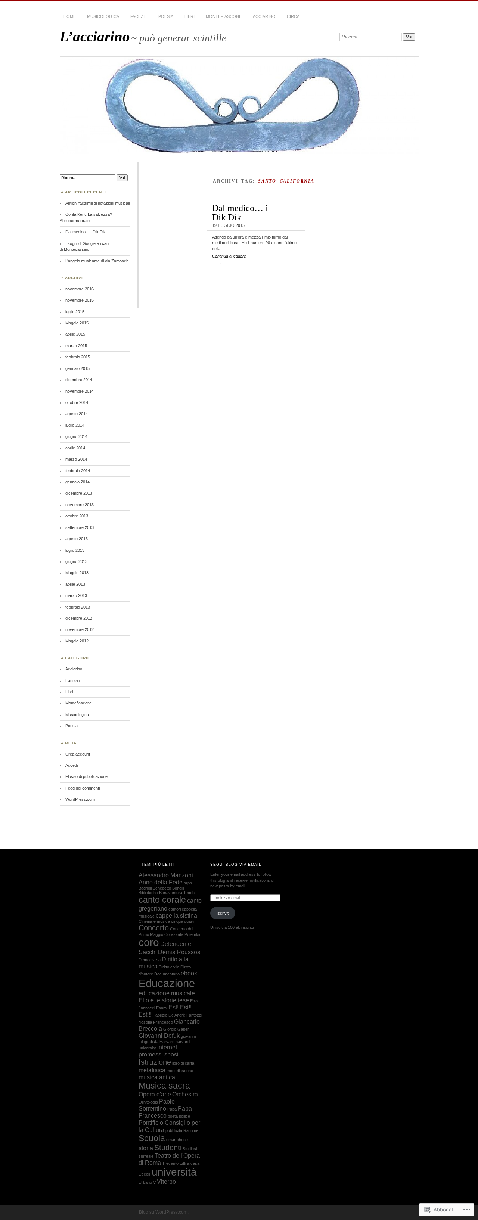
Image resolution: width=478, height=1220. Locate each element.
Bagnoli (145, 888)
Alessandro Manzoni (166, 875)
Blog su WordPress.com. (164, 1212)
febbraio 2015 (77, 357)
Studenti (167, 1147)
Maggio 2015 (77, 323)
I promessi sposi (159, 1051)
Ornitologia (148, 1102)
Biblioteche (148, 892)
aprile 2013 (75, 584)
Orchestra (185, 1094)
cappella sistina (176, 915)
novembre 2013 (79, 504)
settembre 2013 (79, 527)
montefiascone (180, 1070)
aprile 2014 (75, 448)
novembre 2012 (79, 629)
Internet (167, 1047)
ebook (189, 973)
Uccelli (144, 1174)
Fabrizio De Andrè (169, 1015)
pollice (184, 1116)
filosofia (145, 1022)
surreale (146, 1156)
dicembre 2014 (78, 379)
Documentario (167, 974)
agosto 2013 (76, 538)
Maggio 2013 (77, 572)
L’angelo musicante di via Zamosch (96, 261)
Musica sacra (164, 1085)
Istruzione (155, 1062)
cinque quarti (182, 921)
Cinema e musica (154, 921)
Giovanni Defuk (159, 1035)
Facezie (138, 16)
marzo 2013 (76, 595)
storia (146, 1148)
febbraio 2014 (77, 471)
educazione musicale (167, 993)
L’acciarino (95, 36)
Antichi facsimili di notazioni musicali (97, 203)
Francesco (163, 1022)
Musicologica (103, 16)
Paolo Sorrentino (157, 1105)
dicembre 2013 (78, 493)
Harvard (166, 1041)
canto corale (162, 900)
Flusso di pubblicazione (86, 776)
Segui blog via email (235, 864)
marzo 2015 (76, 345)
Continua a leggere (229, 259)
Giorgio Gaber (176, 1029)
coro (149, 942)
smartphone (177, 1139)
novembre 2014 (79, 391)
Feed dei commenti (82, 788)
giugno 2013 (76, 561)
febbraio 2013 (77, 607)
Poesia (165, 16)
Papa (172, 1109)
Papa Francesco (165, 1112)
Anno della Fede (161, 882)
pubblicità (173, 1130)
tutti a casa (189, 1163)
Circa (293, 16)
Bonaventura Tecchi (177, 892)
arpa (188, 883)
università (174, 1172)
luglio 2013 (74, 550)
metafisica (152, 1070)
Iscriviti (223, 913)
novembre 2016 (79, 289)
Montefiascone (224, 16)
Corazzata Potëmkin (182, 934)
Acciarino (264, 16)
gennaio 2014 (77, 482)
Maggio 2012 (77, 641)
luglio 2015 (74, 311)
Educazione (167, 983)
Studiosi (190, 1148)
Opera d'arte (155, 1094)
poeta (173, 1116)
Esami (161, 1008)
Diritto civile (169, 967)
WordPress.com (80, 799)
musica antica (157, 1077)
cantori (174, 909)
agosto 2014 (76, 413)
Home (69, 16)
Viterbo (166, 1181)
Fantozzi (194, 1015)
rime (194, 1130)
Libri (189, 16)
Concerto (154, 928)
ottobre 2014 (76, 402)
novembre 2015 (79, 300)
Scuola (152, 1138)
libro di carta (183, 1063)
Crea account (77, 754)
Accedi (71, 765)
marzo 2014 (76, 459)
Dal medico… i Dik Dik (240, 212)
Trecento (170, 1163)
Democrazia (150, 960)
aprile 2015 (75, 334)
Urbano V (147, 1182)
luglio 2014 (74, 425)
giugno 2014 (76, 436)
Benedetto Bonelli (168, 888)
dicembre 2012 (78, 618)
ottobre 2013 (76, 516)
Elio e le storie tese (164, 1000)
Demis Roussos (179, 952)
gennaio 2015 (77, 368)
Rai (186, 1130)
